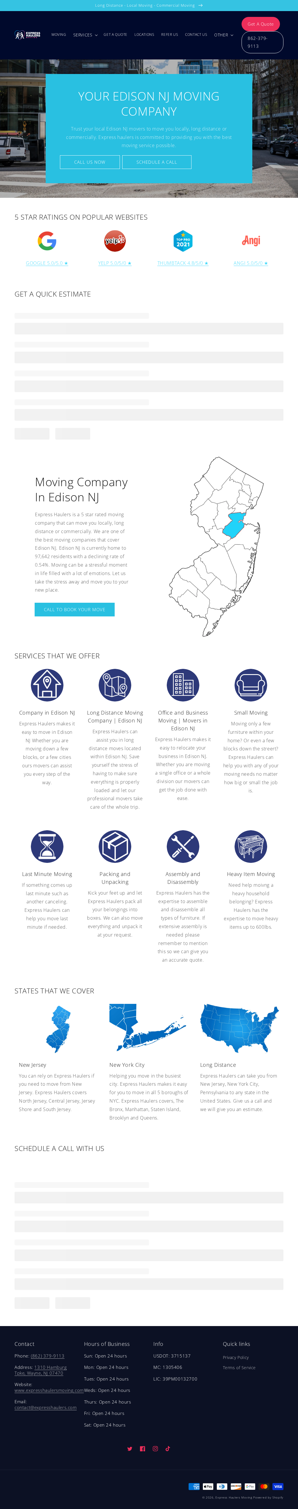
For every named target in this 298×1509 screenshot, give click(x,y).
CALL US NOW (89, 162)
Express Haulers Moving (233, 1497)
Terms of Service (239, 1367)
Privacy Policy (236, 1357)
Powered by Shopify (268, 1497)
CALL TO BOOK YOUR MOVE (74, 609)
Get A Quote (261, 24)
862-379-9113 (258, 42)
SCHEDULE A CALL (156, 162)
